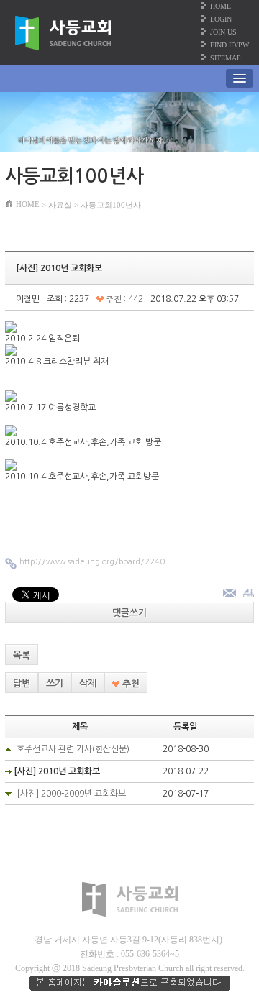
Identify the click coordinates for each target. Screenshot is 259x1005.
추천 (129, 683)
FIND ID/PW (229, 45)
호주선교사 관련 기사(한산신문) (73, 749)
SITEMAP (225, 58)
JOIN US (223, 32)
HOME (220, 6)
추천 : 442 (123, 299)
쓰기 (54, 683)
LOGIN (221, 19)
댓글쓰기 (129, 613)
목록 (21, 655)
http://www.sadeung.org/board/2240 (92, 562)
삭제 (87, 683)
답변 (21, 683)
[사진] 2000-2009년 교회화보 (71, 793)
